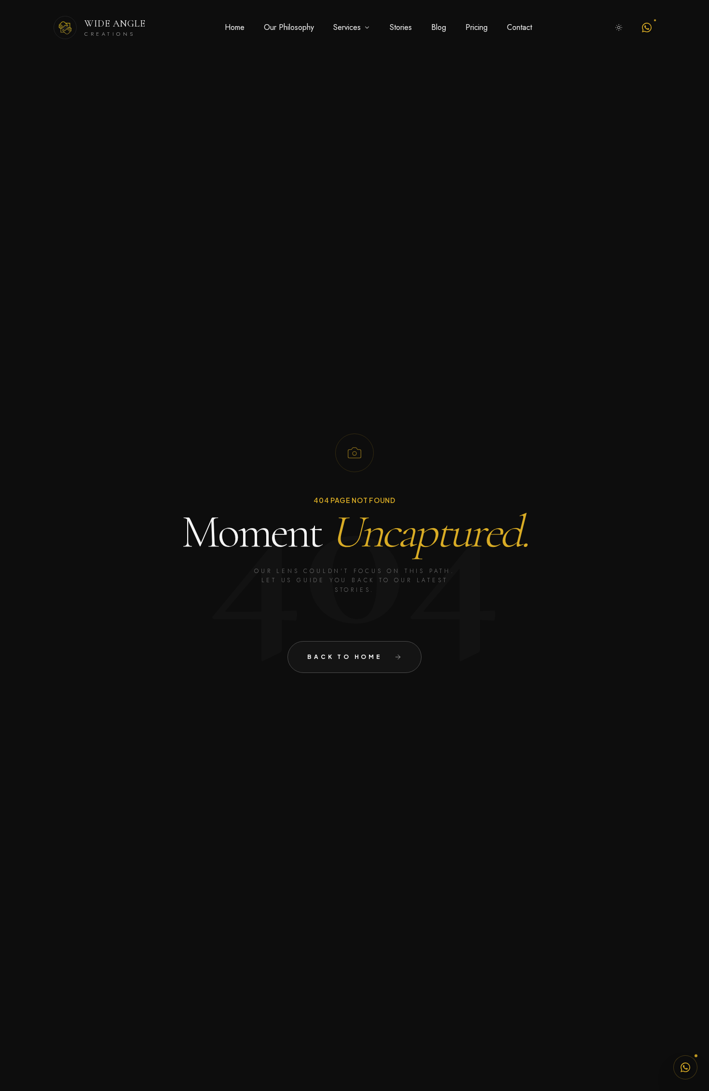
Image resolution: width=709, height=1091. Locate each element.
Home (235, 27)
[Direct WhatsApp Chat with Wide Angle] (685, 1067)
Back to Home (344, 656)
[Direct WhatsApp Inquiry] (646, 27)
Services (347, 27)
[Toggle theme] (619, 27)
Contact (519, 27)
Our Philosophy (289, 27)
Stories (401, 27)
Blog (438, 27)
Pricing (476, 27)
